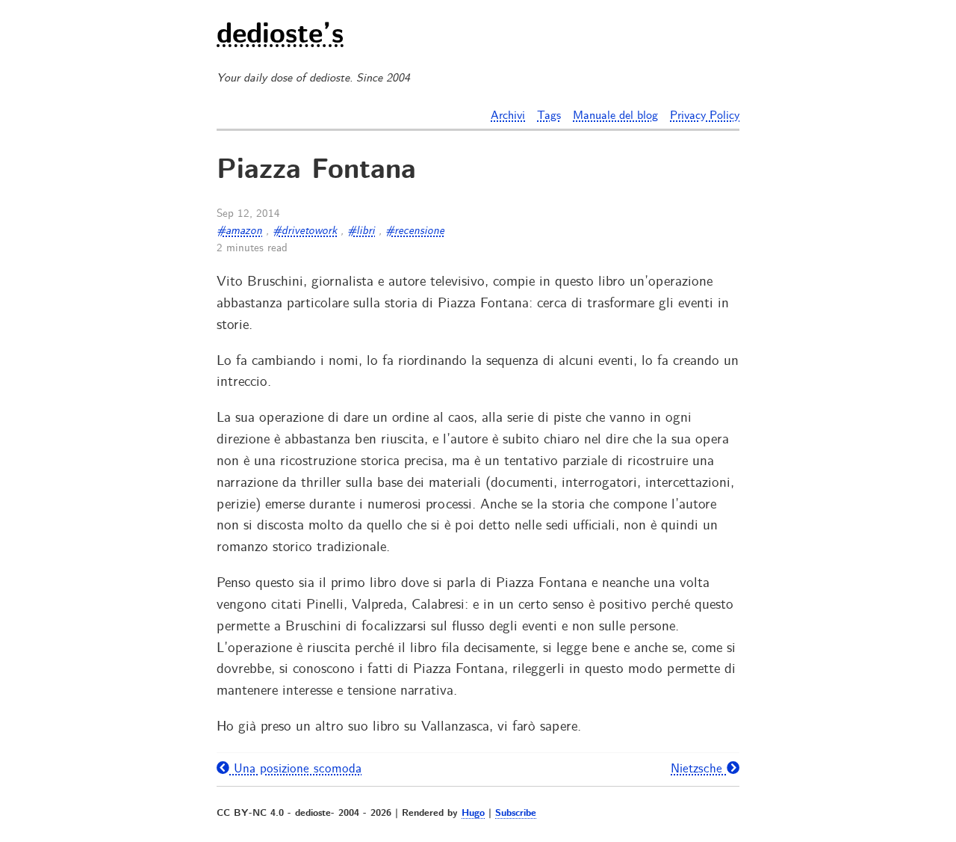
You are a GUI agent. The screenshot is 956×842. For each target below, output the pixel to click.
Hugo (473, 813)
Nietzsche (699, 768)
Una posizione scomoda (295, 768)
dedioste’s (280, 36)
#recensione (414, 231)
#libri (361, 231)
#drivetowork (305, 231)
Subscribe (515, 813)
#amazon (239, 231)
